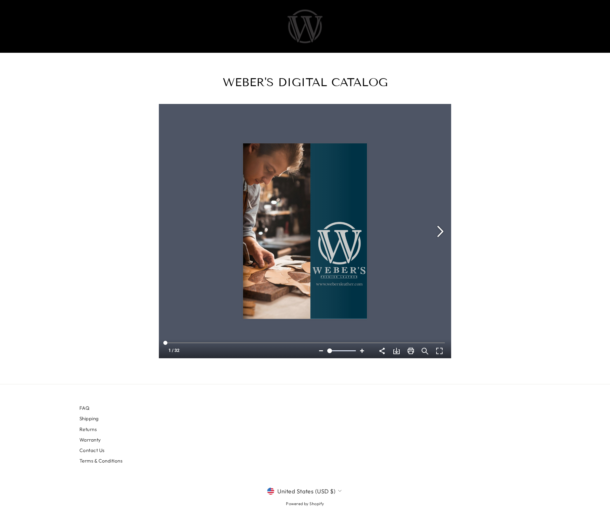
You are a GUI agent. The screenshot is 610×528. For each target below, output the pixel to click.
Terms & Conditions (100, 461)
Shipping (89, 418)
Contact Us (92, 450)
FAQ (84, 408)
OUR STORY (355, 26)
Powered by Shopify (305, 503)
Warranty (90, 440)
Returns (88, 429)
